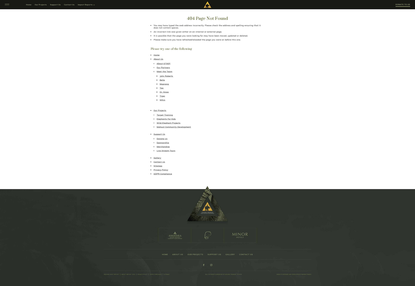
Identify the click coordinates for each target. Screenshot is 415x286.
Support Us (55, 5)
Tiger (162, 96)
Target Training (165, 115)
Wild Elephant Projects (168, 123)
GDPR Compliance (163, 174)
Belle (162, 80)
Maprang (164, 84)
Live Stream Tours (166, 151)
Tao (162, 88)
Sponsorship (163, 143)
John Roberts (166, 76)
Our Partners (163, 67)
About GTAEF (163, 63)
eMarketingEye (306, 274)
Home (28, 5)
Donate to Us (403, 4)
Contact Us (69, 5)
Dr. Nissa (164, 92)
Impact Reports (85, 5)
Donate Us (162, 139)
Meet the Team (164, 71)
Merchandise (163, 147)
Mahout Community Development (174, 127)
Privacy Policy (161, 170)
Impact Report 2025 (128, 274)
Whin (162, 100)
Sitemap (158, 166)
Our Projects (41, 5)
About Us (158, 59)
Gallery (157, 158)
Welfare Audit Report (111, 274)
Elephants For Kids (166, 119)
